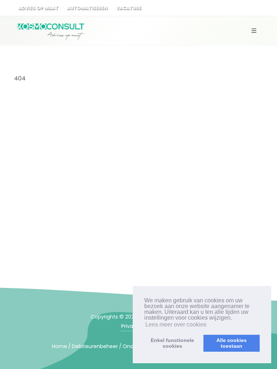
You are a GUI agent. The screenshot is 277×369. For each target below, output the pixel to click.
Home (59, 346)
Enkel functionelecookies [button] (172, 343)
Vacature (128, 8)
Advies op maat (38, 8)
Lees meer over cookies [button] (175, 324)
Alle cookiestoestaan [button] (231, 343)
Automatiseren (87, 8)
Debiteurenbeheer (95, 346)
